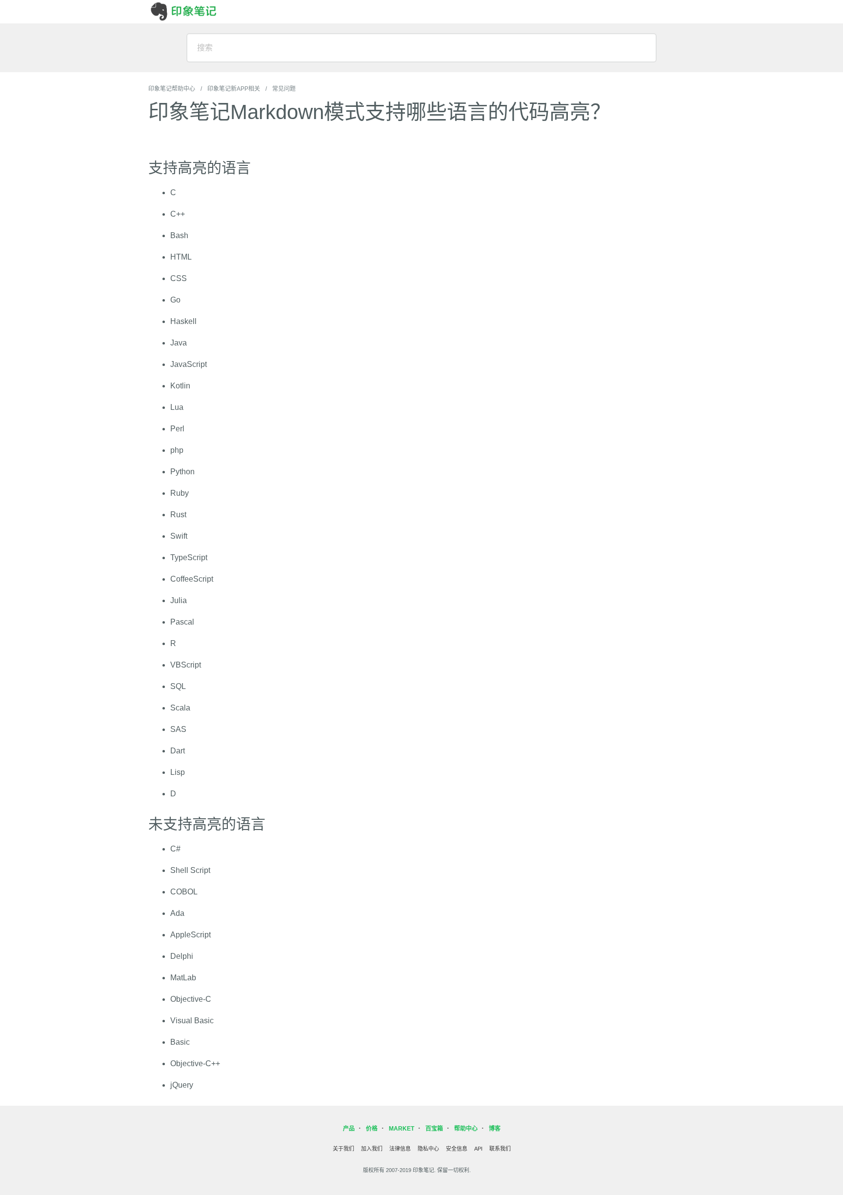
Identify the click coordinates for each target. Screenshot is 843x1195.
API (478, 1149)
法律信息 (400, 1149)
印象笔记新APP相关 (233, 88)
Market (401, 1128)
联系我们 (500, 1149)
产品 (349, 1128)
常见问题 (284, 88)
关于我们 (343, 1149)
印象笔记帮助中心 (171, 88)
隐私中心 (428, 1149)
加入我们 (371, 1149)
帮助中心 (466, 1128)
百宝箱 (434, 1128)
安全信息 (456, 1149)
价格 (372, 1128)
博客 (495, 1128)
